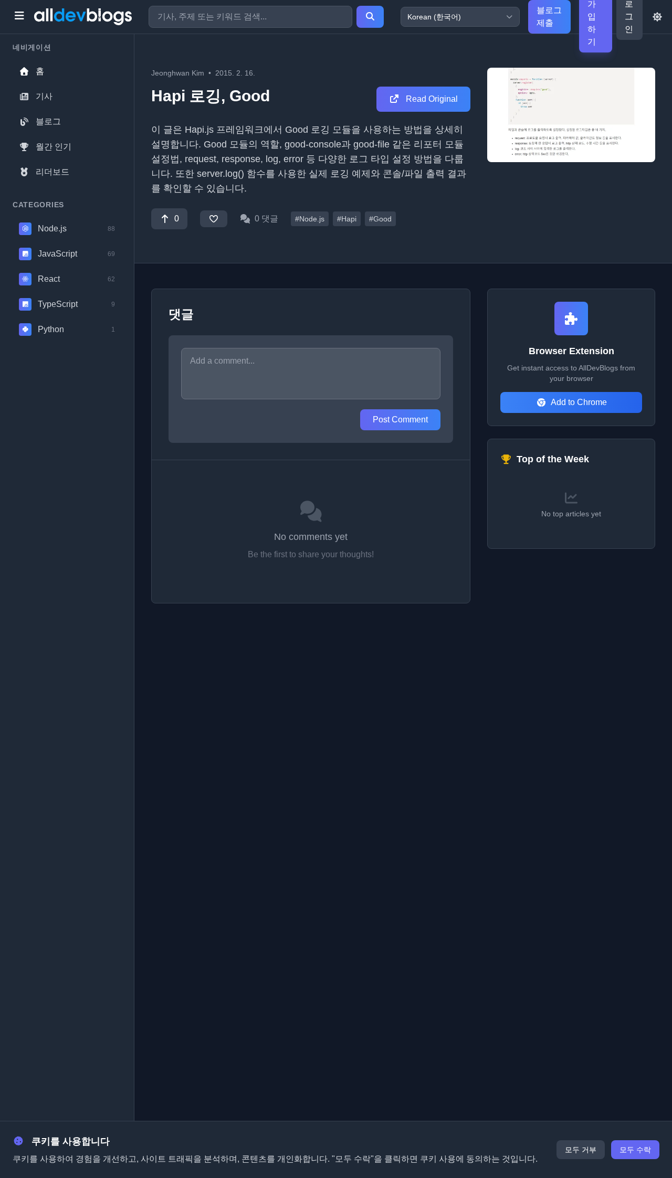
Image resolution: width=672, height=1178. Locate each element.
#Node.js (309, 219)
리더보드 (52, 171)
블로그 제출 (549, 16)
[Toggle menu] (19, 16)
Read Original (431, 98)
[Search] (370, 17)
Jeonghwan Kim (177, 73)
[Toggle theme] (657, 16)
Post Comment (400, 419)
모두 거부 (580, 1149)
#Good (380, 219)
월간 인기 (53, 146)
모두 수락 (635, 1149)
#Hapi (346, 219)
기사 (44, 96)
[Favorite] (213, 218)
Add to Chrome (579, 402)
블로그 (48, 121)
